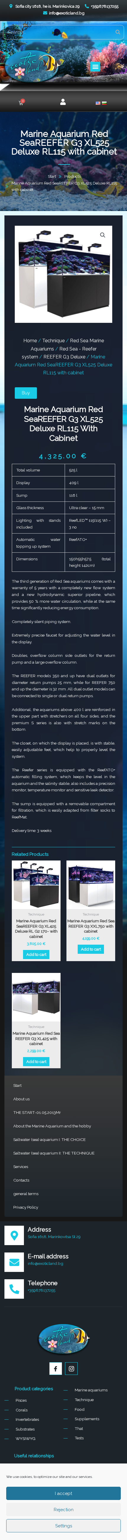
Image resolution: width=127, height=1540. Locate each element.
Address (39, 1229)
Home (30, 340)
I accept (63, 1493)
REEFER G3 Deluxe (64, 357)
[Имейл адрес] (14, 1262)
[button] (95, 67)
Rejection (64, 1509)
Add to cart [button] (36, 954)
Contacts (21, 1180)
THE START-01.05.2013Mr (37, 1112)
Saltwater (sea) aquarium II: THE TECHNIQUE (54, 1153)
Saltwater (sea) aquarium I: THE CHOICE (49, 1139)
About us (21, 1099)
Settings (63, 1526)
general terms (25, 1193)
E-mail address (48, 1256)
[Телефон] (14, 1289)
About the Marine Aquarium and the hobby (52, 1126)
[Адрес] (14, 1235)
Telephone (43, 1283)
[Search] (118, 32)
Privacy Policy (25, 1207)
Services (20, 1166)
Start (17, 1085)
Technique (53, 340)
